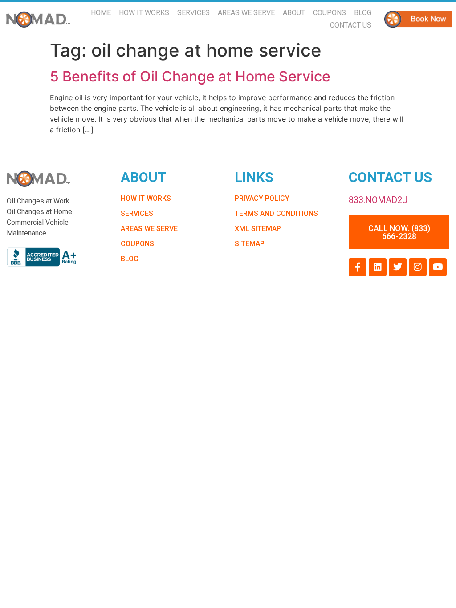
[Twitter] (398, 267)
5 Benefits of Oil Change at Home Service (190, 76)
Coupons (329, 12)
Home (101, 12)
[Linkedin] (378, 267)
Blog (362, 12)
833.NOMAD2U (378, 200)
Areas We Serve (246, 12)
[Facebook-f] (357, 267)
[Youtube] (438, 267)
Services (193, 12)
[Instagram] (418, 267)
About (294, 12)
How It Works (144, 12)
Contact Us (350, 25)
